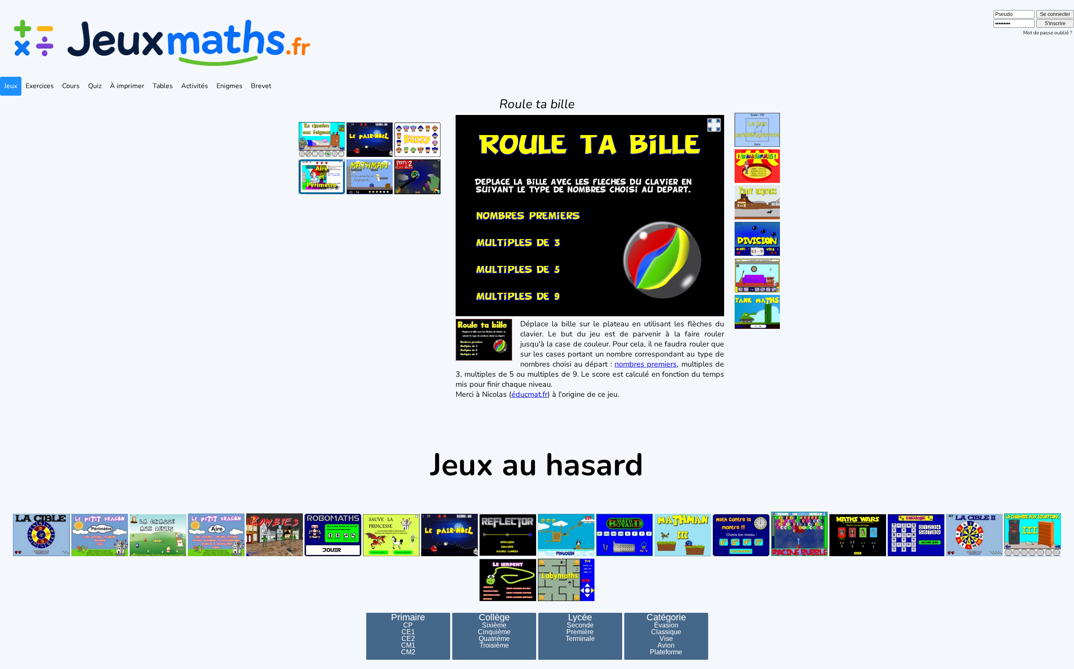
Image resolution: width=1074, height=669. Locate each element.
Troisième (494, 645)
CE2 (408, 638)
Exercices (40, 86)
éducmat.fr (529, 394)
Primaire (408, 617)
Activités (194, 86)
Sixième (494, 625)
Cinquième (494, 632)
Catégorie (666, 617)
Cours (71, 86)
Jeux (10, 86)
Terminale (580, 638)
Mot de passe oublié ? (1047, 32)
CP (408, 625)
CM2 (408, 652)
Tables (163, 86)
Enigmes (229, 86)
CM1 (408, 645)
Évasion (666, 625)
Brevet (261, 86)
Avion (666, 645)
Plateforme (666, 652)
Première (580, 632)
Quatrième (494, 638)
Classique (666, 632)
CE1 (408, 632)
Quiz (95, 86)
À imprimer (127, 86)
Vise (666, 638)
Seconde (580, 625)
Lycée (580, 617)
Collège (494, 617)
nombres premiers (646, 364)
